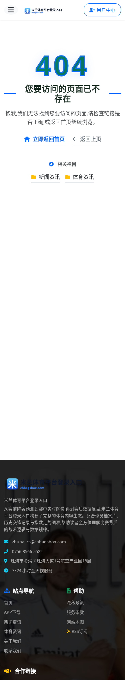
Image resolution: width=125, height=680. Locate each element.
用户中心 (106, 10)
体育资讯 (82, 176)
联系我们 (12, 651)
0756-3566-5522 (27, 551)
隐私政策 (75, 602)
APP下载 (12, 612)
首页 (8, 602)
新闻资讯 (48, 176)
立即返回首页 (49, 139)
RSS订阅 (80, 631)
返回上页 (90, 139)
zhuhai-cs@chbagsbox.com (38, 542)
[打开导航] (11, 10)
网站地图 (75, 622)
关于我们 (12, 641)
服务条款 (75, 612)
